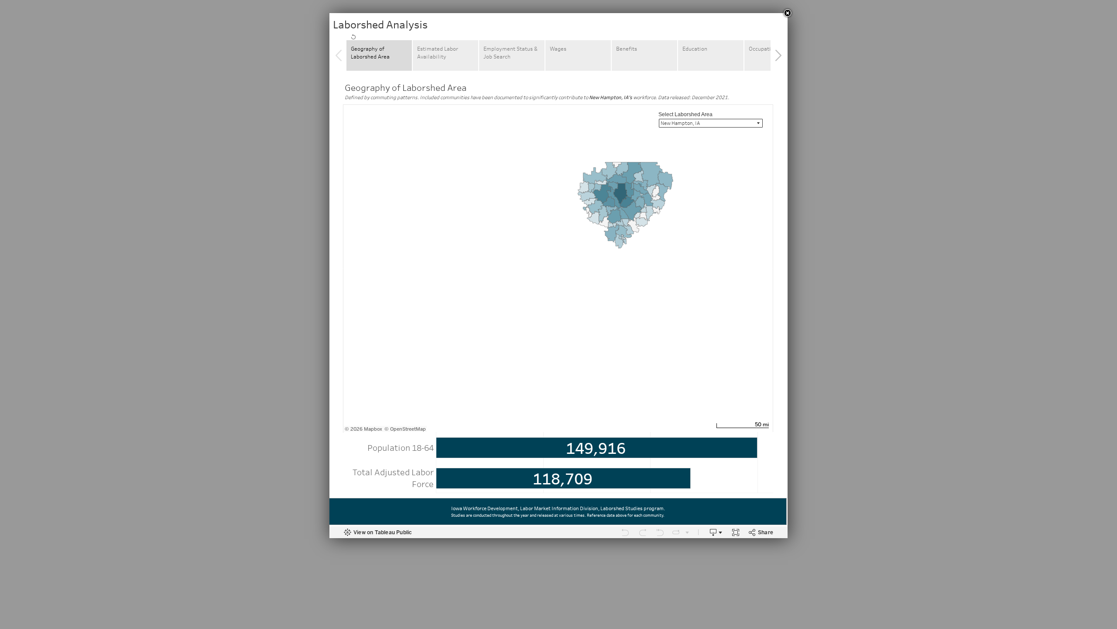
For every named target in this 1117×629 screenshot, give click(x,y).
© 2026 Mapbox (363, 429)
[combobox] (711, 123)
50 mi (762, 425)
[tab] (350, 35)
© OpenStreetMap (405, 429)
